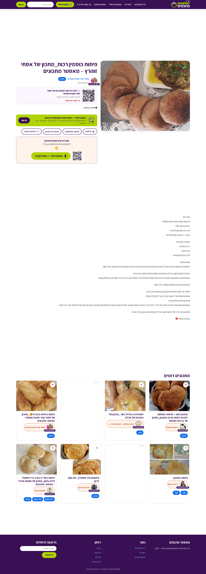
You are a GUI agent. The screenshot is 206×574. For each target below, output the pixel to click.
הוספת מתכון (100, 4)
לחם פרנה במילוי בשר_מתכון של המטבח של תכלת (126, 416)
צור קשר (97, 552)
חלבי (184, 493)
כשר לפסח (37, 499)
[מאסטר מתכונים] (180, 4)
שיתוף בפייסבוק (52, 131)
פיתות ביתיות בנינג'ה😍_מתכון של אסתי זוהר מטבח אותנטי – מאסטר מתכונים (38, 417)
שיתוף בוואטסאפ (72, 131)
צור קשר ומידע (84, 4)
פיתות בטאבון (180, 477)
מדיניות (98, 557)
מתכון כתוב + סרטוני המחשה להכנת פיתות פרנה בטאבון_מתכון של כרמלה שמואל (170, 417)
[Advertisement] (103, 37)
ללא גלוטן (49, 499)
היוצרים (128, 4)
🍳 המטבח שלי (65, 4)
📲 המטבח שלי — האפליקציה (50, 156)
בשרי (140, 432)
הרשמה (49, 555)
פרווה (62, 79)
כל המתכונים (140, 4)
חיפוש (21, 4)
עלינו (99, 548)
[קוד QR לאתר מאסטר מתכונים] (77, 156)
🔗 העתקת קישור (31, 131)
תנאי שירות (96, 561)
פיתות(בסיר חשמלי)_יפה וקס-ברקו (83, 479)
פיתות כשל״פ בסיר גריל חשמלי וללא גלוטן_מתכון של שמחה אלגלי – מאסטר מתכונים (36, 481)
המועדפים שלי (115, 4)
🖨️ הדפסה (90, 131)
